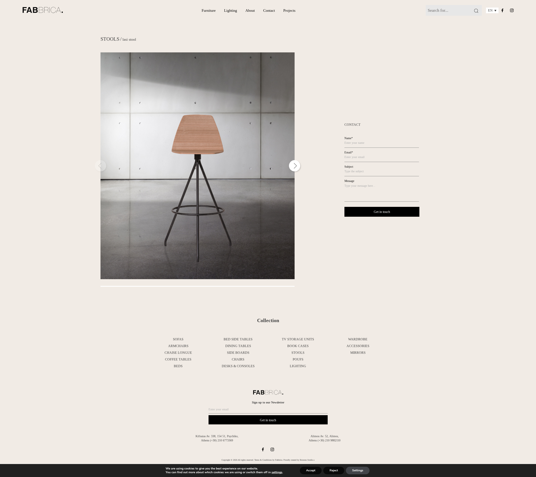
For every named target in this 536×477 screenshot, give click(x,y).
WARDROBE (357, 339)
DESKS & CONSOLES (238, 366)
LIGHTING (298, 366)
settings (277, 472)
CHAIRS (238, 359)
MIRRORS (358, 352)
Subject (348, 166)
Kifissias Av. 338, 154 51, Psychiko (217, 436)
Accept (310, 470)
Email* (348, 152)
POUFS (298, 359)
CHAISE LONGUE (178, 352)
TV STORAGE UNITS (298, 339)
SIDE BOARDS (238, 352)
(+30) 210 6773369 (221, 440)
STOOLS (109, 39)
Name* (348, 138)
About (250, 10)
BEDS (178, 366)
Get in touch (268, 420)
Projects (289, 10)
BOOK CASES (298, 346)
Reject (334, 470)
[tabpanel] (197, 165)
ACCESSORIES (358, 346)
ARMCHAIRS (178, 346)
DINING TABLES (238, 346)
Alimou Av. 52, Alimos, (325, 436)
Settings (357, 470)
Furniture (209, 10)
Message (349, 181)
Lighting (230, 10)
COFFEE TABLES (178, 359)
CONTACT (352, 124)
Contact (269, 10)
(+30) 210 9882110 (329, 440)
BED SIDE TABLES (238, 339)
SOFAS (178, 339)
